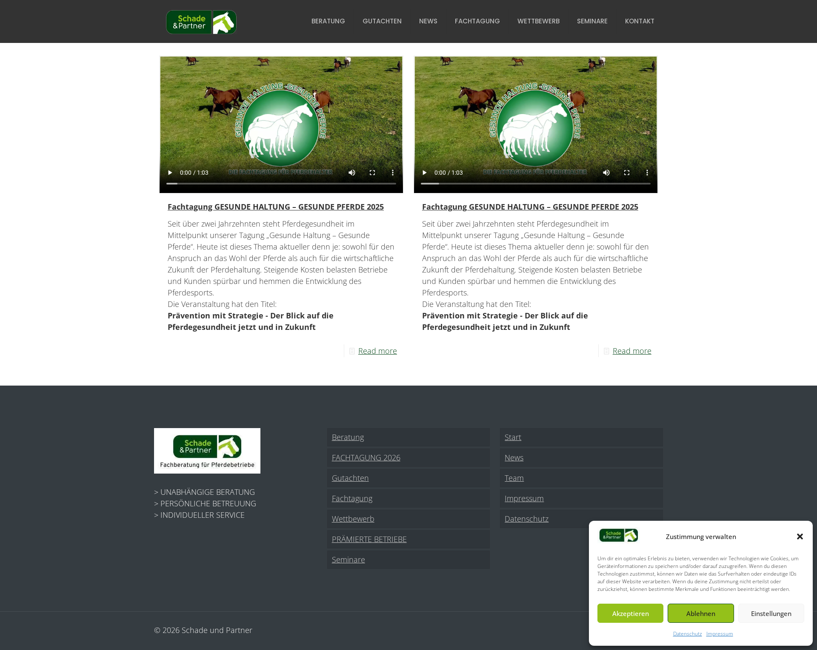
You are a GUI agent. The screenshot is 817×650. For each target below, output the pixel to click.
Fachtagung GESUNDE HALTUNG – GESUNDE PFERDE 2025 (276, 207)
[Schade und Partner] (201, 21)
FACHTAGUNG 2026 (366, 457)
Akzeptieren (630, 613)
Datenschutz (687, 633)
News (514, 457)
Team (514, 478)
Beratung (348, 437)
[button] (800, 536)
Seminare (348, 559)
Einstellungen (771, 613)
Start (513, 437)
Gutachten (350, 478)
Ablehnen (700, 613)
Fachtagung (352, 498)
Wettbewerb (353, 519)
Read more (377, 351)
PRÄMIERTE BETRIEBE (369, 539)
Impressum (719, 633)
